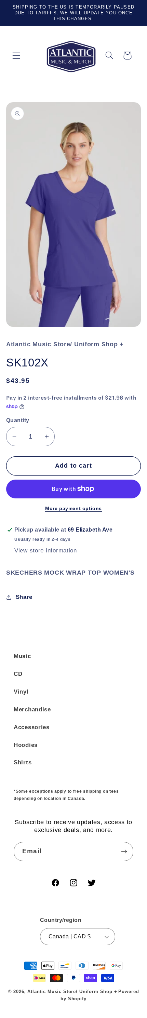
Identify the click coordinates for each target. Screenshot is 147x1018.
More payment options (73, 508)
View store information (45, 550)
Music (22, 656)
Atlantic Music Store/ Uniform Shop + (72, 991)
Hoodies (26, 745)
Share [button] (24, 597)
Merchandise (32, 709)
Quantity (17, 420)
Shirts (22, 762)
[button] (17, 55)
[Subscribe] (124, 851)
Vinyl (21, 691)
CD (18, 674)
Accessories (32, 727)
